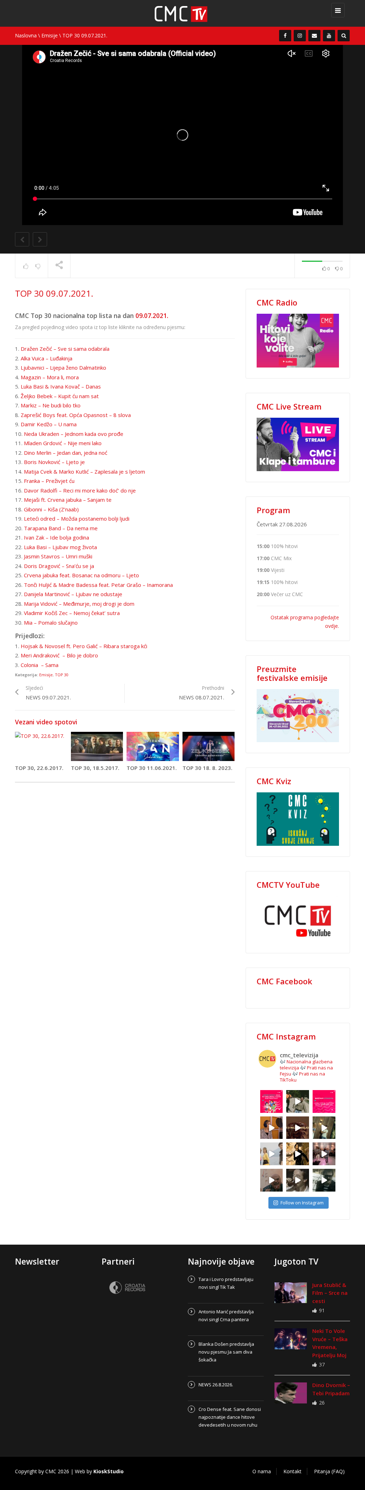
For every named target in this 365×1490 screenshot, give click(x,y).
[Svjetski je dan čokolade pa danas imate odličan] (297, 1127)
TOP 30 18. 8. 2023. (207, 767)
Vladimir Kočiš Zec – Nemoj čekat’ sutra (72, 612)
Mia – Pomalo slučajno (51, 622)
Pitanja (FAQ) (329, 1471)
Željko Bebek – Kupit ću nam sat (60, 396)
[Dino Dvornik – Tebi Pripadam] (290, 1392)
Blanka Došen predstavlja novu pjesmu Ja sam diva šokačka (226, 1352)
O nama (261, 1471)
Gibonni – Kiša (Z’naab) (51, 509)
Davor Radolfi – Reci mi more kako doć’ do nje (80, 490)
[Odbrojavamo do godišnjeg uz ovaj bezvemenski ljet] (297, 1101)
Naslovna (26, 35)
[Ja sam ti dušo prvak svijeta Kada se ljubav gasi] (324, 1153)
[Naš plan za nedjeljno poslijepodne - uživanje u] (271, 1153)
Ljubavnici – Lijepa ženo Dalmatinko (63, 367)
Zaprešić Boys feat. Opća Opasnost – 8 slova (76, 414)
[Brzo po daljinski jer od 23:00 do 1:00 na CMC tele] (271, 1180)
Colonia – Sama (39, 664)
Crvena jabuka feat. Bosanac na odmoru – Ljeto (81, 575)
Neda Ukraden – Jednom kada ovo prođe (73, 433)
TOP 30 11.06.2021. (152, 767)
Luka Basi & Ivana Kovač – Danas (61, 386)
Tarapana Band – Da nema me (61, 528)
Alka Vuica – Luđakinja (46, 358)
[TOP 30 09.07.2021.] (186, 13)
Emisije (49, 35)
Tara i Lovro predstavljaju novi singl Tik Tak (226, 1283)
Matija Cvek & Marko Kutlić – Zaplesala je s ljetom (84, 471)
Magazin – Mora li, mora (50, 377)
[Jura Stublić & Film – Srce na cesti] (290, 1292)
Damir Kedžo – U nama (49, 424)
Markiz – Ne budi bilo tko (51, 405)
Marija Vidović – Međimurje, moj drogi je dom (79, 603)
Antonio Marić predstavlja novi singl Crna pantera (226, 1315)
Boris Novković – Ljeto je (54, 461)
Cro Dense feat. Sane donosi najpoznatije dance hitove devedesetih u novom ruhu (230, 1417)
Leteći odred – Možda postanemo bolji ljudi (76, 518)
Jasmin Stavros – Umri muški (58, 556)
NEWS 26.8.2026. (216, 1384)
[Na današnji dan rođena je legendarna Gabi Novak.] (271, 1127)
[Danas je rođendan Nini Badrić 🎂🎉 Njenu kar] (297, 1153)
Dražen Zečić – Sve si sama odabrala (65, 348)
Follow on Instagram (302, 1202)
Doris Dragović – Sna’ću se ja (59, 565)
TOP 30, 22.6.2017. (39, 767)
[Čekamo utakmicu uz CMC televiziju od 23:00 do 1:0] (324, 1180)
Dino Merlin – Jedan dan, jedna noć (65, 452)
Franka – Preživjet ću (49, 480)
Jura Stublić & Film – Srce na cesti (330, 1292)
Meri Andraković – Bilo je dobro (59, 655)
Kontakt (292, 1471)
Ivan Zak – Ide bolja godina (56, 537)
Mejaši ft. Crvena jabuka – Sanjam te (68, 499)
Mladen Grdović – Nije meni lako (63, 443)
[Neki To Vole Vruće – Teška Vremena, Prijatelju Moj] (290, 1338)
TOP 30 (61, 674)
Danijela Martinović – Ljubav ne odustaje (73, 594)
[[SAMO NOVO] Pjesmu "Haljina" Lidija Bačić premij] (324, 1127)
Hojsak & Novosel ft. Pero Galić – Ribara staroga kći (84, 646)
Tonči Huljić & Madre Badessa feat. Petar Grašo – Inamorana (98, 584)
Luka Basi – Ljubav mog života (60, 547)
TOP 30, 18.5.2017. (95, 767)
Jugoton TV (296, 1261)
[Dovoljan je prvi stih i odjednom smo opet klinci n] (271, 1101)
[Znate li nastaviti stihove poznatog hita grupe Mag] (324, 1101)
